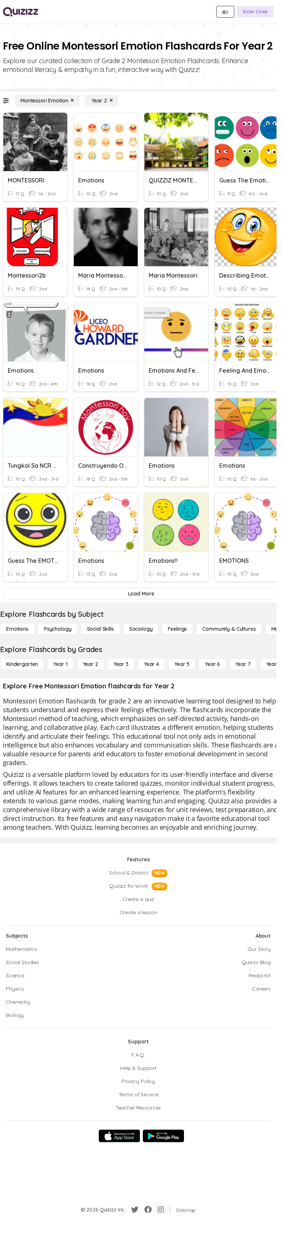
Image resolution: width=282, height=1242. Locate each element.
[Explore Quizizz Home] (20, 12)
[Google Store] (163, 1136)
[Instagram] (161, 1210)
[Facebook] (148, 1210)
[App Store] (119, 1136)
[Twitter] (134, 1210)
